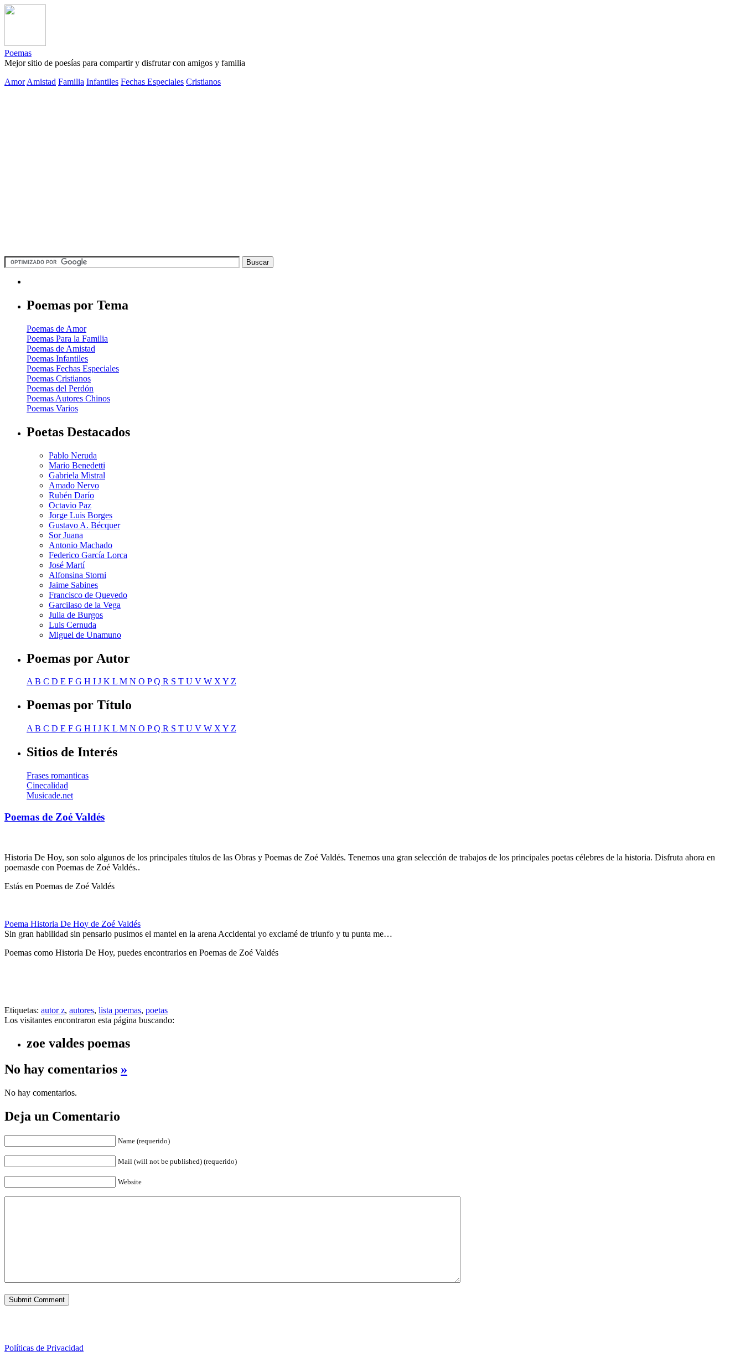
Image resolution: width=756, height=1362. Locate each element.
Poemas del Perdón (60, 388)
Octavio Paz (70, 505)
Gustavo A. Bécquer (84, 525)
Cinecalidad (47, 785)
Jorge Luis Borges (80, 515)
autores (81, 1010)
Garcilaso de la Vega (85, 605)
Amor (14, 81)
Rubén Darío (71, 495)
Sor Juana (66, 535)
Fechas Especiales (152, 81)
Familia (71, 81)
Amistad (41, 81)
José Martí (67, 565)
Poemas (18, 53)
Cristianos (203, 81)
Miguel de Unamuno (85, 634)
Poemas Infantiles (57, 358)
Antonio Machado (80, 545)
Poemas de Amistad (61, 348)
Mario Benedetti (77, 465)
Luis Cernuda (72, 625)
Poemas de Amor (56, 328)
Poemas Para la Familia (67, 338)
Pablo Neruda (73, 455)
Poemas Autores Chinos (68, 398)
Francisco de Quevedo (88, 595)
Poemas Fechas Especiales (73, 368)
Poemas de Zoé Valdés (54, 817)
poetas (157, 1010)
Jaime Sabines (73, 585)
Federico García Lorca (88, 555)
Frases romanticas (58, 775)
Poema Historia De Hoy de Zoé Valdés (72, 923)
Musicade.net (50, 795)
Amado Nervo (74, 485)
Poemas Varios (52, 408)
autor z (53, 1010)
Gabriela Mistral (77, 475)
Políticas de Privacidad (44, 1348)
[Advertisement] (378, 173)
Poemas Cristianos (59, 378)
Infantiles (102, 81)
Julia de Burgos (76, 615)
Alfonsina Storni (77, 575)
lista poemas (120, 1010)
